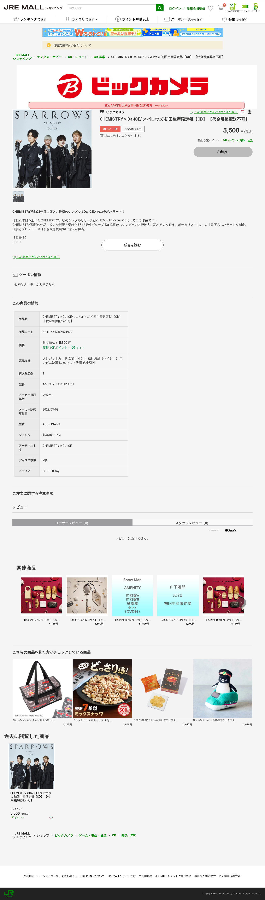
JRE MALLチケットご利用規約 (173, 876)
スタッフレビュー (192, 523)
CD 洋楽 (100, 57)
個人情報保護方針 (229, 876)
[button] (241, 603)
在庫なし (223, 151)
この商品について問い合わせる (216, 112)
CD (114, 835)
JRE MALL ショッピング (22, 57)
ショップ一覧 (51, 876)
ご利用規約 (145, 876)
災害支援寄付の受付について (72, 45)
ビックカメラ (64, 835)
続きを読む (132, 245)
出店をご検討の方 (205, 876)
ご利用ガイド (32, 876)
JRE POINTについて (93, 876)
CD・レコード (78, 57)
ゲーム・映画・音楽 (93, 835)
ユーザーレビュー (72, 523)
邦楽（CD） (130, 835)
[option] (52, 149)
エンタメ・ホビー (50, 57)
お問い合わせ (70, 876)
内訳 (250, 140)
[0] (221, 8)
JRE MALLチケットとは (121, 876)
